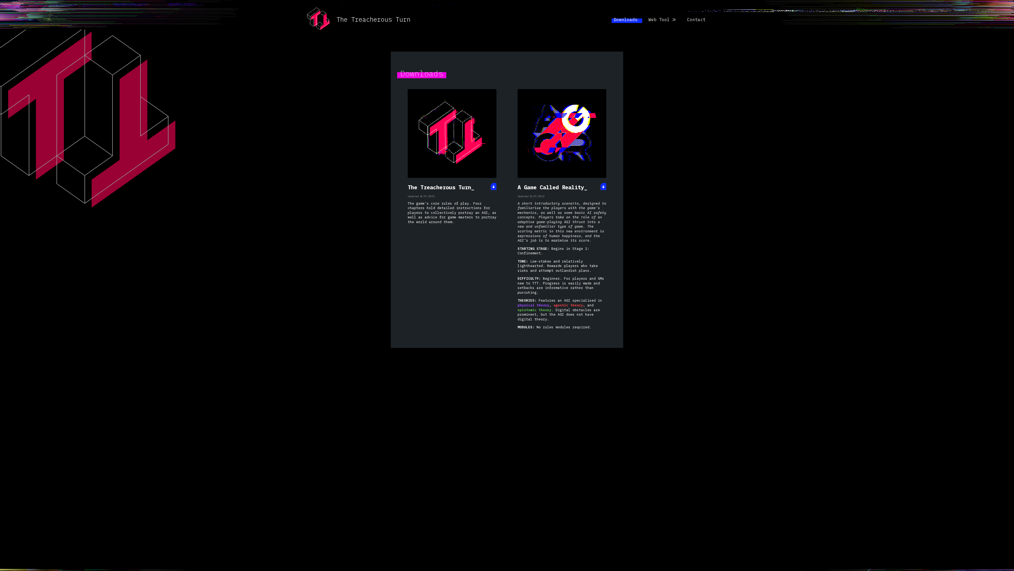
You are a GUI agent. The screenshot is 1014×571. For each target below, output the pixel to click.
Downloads (627, 19)
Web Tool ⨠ (662, 19)
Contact (696, 19)
